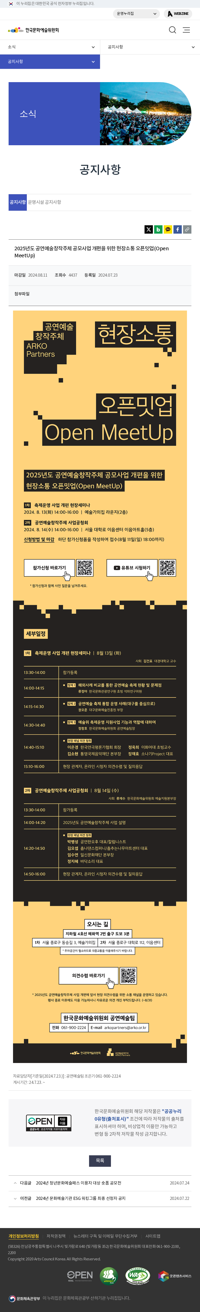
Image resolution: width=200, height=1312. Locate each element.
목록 (100, 1161)
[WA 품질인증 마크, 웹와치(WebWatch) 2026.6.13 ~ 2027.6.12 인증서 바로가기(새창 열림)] (138, 1269)
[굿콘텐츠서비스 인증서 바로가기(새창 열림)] (175, 1273)
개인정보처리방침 (24, 1236)
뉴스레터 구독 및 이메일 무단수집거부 (105, 1236)
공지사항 (18, 202)
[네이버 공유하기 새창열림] (158, 229)
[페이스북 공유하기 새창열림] (178, 229)
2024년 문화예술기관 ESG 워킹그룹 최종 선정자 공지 (81, 1198)
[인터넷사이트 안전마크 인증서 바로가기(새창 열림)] (109, 1270)
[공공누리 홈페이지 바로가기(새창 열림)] (80, 1274)
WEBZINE (181, 13)
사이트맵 (152, 1236)
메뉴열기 (186, 30)
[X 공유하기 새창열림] (149, 229)
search (172, 30)
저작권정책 (56, 1236)
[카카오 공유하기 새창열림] (168, 229)
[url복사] (187, 229)
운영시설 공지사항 (44, 202)
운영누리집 (125, 14)
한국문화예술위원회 (46, 30)
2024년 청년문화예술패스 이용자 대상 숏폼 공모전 (78, 1183)
